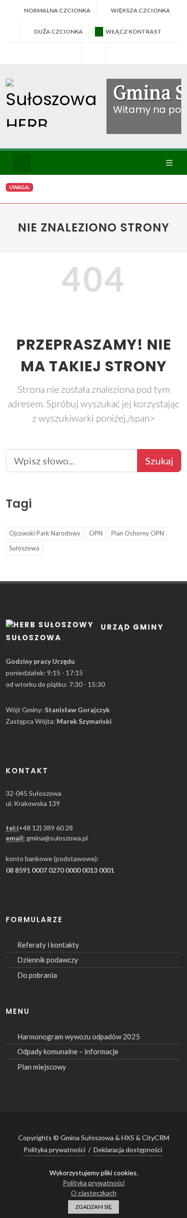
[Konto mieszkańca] (118, 53)
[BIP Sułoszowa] (93, 53)
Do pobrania (37, 975)
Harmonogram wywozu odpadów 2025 (78, 1036)
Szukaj (159, 460)
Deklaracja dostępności (128, 1149)
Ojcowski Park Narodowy (45, 533)
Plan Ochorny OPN (137, 533)
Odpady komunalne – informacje (67, 1051)
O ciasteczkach (94, 1193)
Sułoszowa (24, 548)
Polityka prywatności (54, 1149)
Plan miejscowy (41, 1066)
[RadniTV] (69, 53)
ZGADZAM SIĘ (93, 1206)
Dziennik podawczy (47, 959)
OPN (96, 533)
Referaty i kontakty (48, 944)
